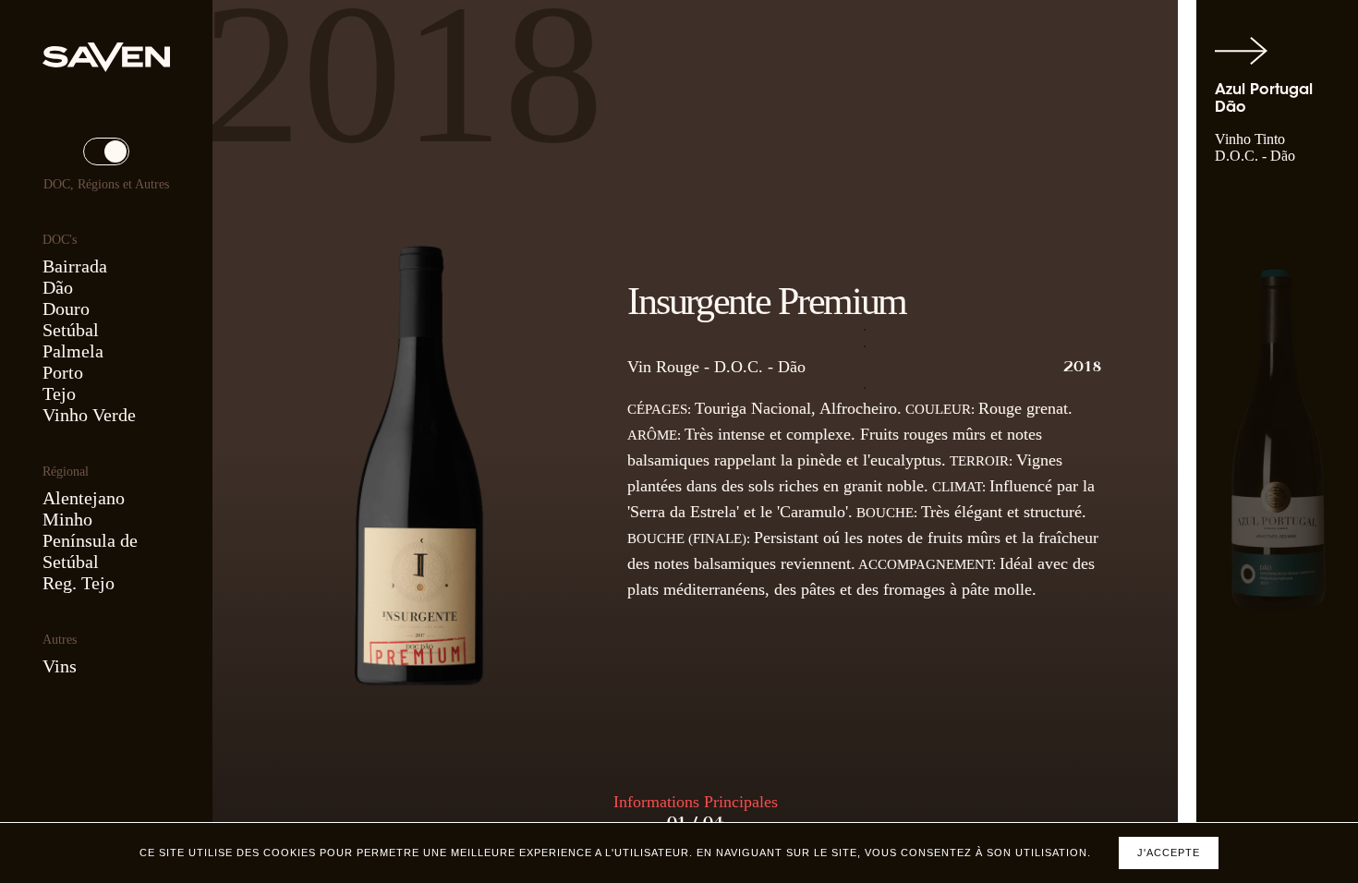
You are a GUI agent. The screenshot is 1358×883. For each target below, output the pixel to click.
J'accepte (1168, 852)
